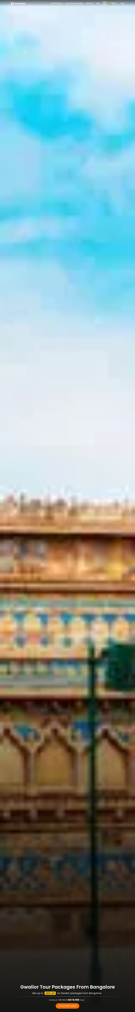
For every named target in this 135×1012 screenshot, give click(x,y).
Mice (98, 3)
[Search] (105, 3)
